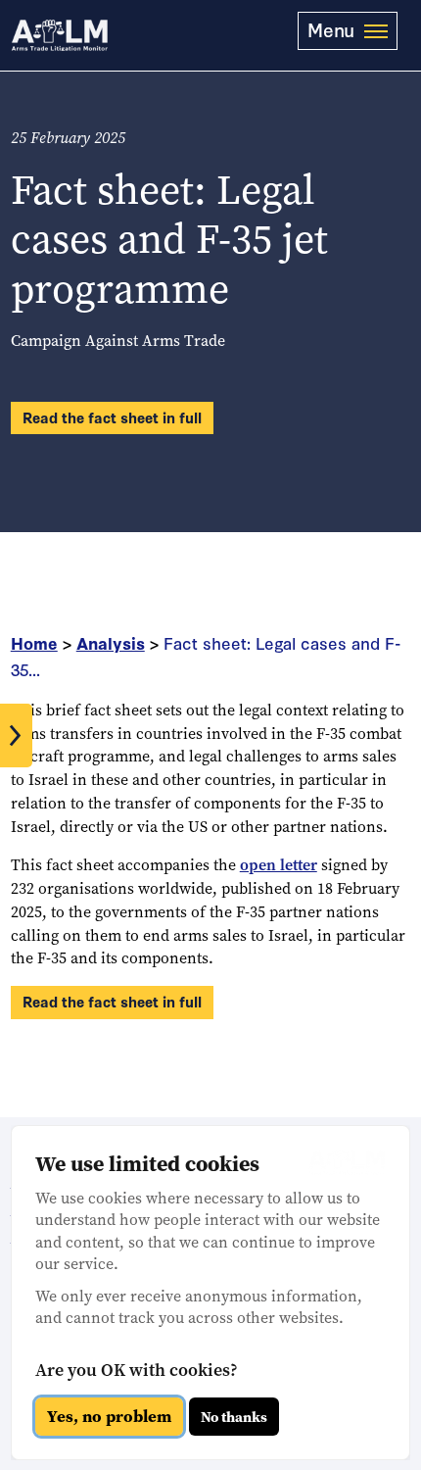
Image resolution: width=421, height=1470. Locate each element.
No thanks (234, 1417)
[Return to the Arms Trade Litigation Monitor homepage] (60, 35)
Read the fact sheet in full (112, 417)
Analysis (110, 642)
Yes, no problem (109, 1416)
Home (34, 642)
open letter (278, 865)
